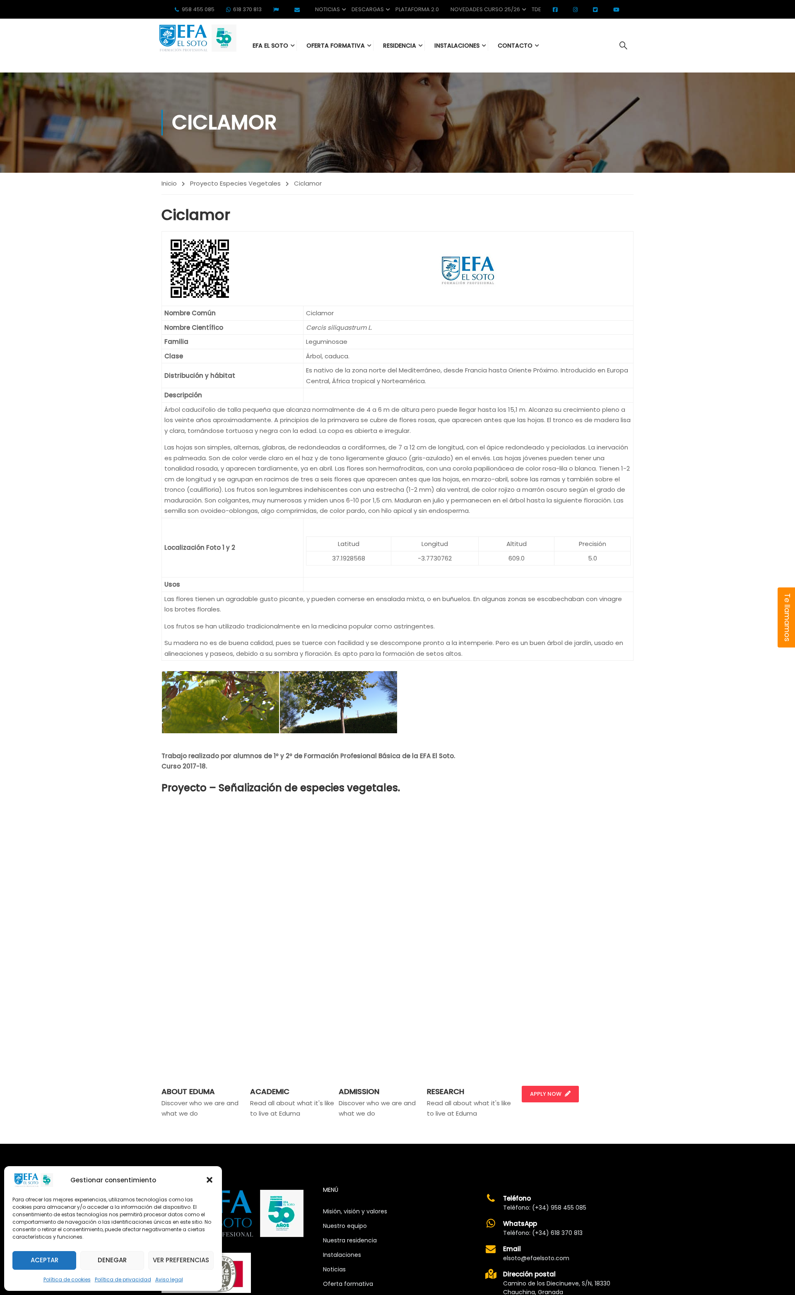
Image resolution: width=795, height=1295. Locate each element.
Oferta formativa (348, 1284)
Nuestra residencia (350, 1240)
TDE (536, 9)
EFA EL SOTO (270, 45)
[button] (209, 1180)
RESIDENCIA (399, 45)
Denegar (112, 1260)
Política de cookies (67, 1279)
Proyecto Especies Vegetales (235, 183)
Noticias (327, 9)
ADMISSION (359, 1091)
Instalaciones (342, 1255)
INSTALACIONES (456, 45)
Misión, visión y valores (355, 1211)
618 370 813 (247, 9)
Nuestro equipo (345, 1226)
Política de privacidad (123, 1279)
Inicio (169, 183)
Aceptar (44, 1260)
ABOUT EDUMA (188, 1091)
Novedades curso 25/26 (485, 9)
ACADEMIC (269, 1091)
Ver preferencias (181, 1260)
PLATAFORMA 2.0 (417, 9)
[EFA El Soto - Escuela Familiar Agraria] (196, 38)
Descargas (368, 9)
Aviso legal (169, 1279)
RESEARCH (445, 1091)
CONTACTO (515, 45)
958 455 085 (198, 9)
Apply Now (545, 1094)
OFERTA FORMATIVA (335, 45)
